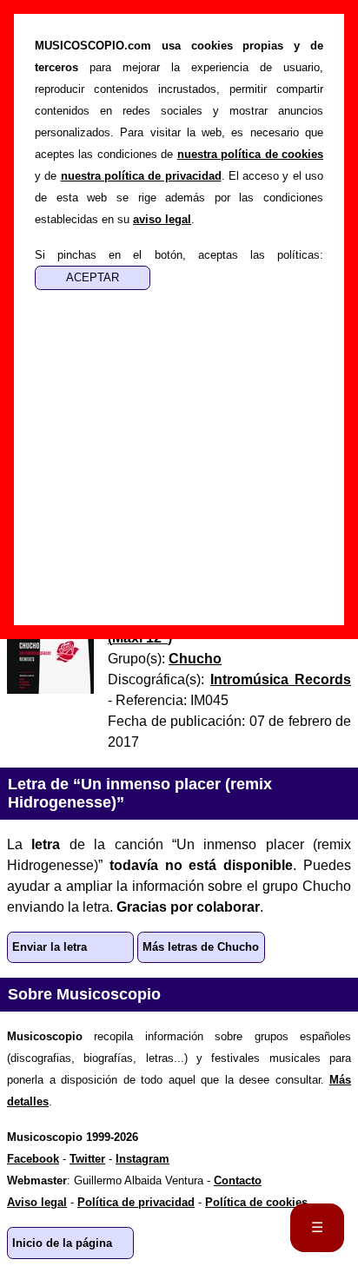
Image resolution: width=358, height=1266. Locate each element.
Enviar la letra (49, 946)
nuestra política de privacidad (141, 175)
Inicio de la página (62, 1243)
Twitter (87, 1158)
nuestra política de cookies (250, 154)
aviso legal (162, 219)
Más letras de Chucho (201, 946)
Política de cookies (256, 1202)
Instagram (142, 1158)
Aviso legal (37, 1202)
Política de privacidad (136, 1202)
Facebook (33, 1158)
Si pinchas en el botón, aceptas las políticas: (179, 254)
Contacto (238, 1180)
